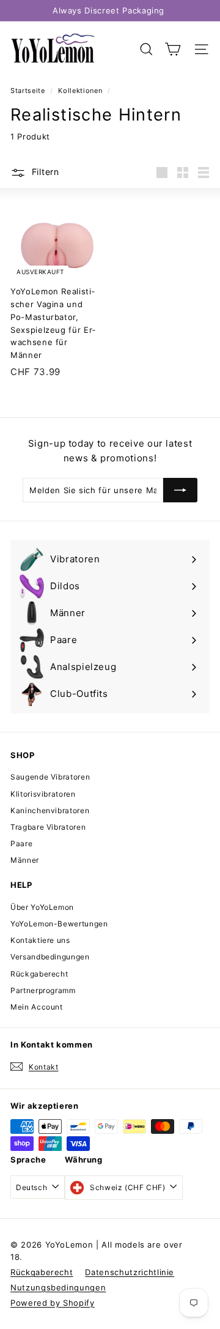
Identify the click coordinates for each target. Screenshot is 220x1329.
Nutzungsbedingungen (58, 1287)
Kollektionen (81, 90)
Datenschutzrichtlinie (129, 1272)
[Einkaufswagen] (172, 49)
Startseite (28, 90)
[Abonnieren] (180, 490)
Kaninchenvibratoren (49, 810)
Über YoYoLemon (42, 907)
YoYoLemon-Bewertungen (59, 923)
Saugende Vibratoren (50, 776)
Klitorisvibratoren (43, 794)
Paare (21, 843)
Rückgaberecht (39, 973)
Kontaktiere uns (40, 940)
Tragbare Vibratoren (48, 827)
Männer (24, 860)
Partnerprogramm (43, 990)
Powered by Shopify (52, 1303)
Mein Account (36, 1006)
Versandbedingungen (50, 956)
